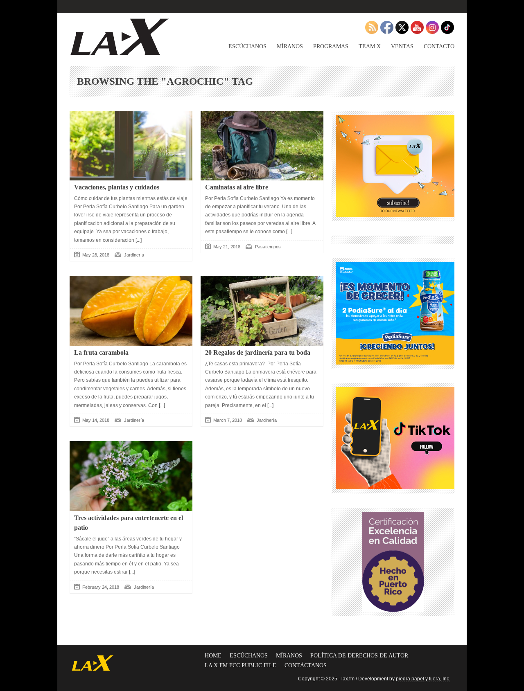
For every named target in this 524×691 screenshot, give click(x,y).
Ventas (402, 46)
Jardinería (134, 254)
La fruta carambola (101, 352)
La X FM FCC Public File (240, 665)
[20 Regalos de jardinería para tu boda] (262, 310)
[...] (138, 240)
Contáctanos (306, 665)
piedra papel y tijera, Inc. (423, 679)
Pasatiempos (268, 246)
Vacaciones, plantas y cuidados (116, 187)
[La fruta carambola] (131, 310)
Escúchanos (247, 46)
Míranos (290, 46)
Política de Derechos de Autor (359, 656)
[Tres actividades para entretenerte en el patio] (131, 476)
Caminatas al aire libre (236, 187)
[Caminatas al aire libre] (262, 145)
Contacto (439, 46)
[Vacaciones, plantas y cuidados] (131, 145)
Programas (330, 46)
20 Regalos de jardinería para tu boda (257, 352)
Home (213, 656)
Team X (370, 46)
